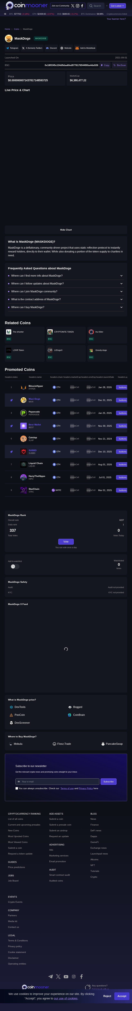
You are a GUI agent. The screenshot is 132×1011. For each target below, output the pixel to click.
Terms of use (67, 788)
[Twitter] (72, 5)
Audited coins (56, 880)
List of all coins (15, 819)
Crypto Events (15, 902)
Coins (16, 29)
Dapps (93, 836)
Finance (94, 824)
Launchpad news (99, 853)
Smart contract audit (59, 875)
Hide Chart (66, 229)
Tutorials (94, 871)
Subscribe (109, 781)
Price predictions (16, 867)
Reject (107, 996)
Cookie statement (17, 952)
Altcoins (94, 859)
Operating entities (17, 963)
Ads (51, 850)
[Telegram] (50, 976)
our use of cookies (65, 998)
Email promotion (57, 861)
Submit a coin (15, 848)
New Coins (13, 830)
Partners (12, 915)
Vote (66, 541)
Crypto (93, 877)
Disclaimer (13, 958)
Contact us (13, 927)
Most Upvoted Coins (18, 836)
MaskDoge (28, 29)
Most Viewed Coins (18, 842)
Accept (122, 996)
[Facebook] (82, 5)
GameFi (94, 842)
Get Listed (116, 6)
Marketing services (58, 855)
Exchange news (98, 848)
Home (7, 29)
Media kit (12, 921)
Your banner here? (116, 19)
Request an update (59, 836)
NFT (92, 865)
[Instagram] (77, 6)
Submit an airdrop (58, 830)
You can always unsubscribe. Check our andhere (58, 788)
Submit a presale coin (60, 824)
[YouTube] (66, 976)
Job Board (13, 880)
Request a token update (20, 853)
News (93, 819)
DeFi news (95, 830)
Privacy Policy (86, 788)
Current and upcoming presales (24, 824)
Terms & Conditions (18, 940)
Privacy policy (15, 946)
